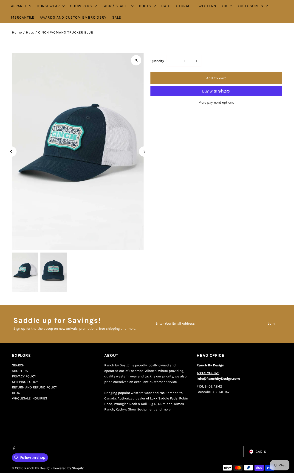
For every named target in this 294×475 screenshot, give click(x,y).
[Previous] (11, 151)
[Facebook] (13, 448)
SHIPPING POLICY (25, 382)
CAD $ (261, 452)
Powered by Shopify (68, 468)
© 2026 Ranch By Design (31, 468)
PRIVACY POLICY (24, 376)
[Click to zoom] (136, 60)
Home (17, 32)
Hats (30, 32)
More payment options (216, 102)
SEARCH (18, 365)
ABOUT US (20, 371)
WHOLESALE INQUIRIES (29, 398)
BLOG (16, 393)
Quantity (157, 61)
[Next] (144, 151)
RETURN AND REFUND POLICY (34, 387)
